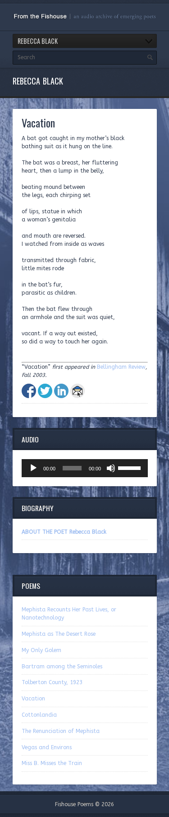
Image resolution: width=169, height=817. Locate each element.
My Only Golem (41, 650)
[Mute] (110, 468)
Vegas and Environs (47, 747)
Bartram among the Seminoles (62, 666)
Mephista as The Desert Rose (59, 634)
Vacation (33, 698)
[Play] (33, 468)
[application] (85, 468)
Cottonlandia (39, 715)
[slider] (130, 467)
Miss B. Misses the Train (52, 763)
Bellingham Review (121, 367)
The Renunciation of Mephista (61, 731)
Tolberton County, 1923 (52, 682)
